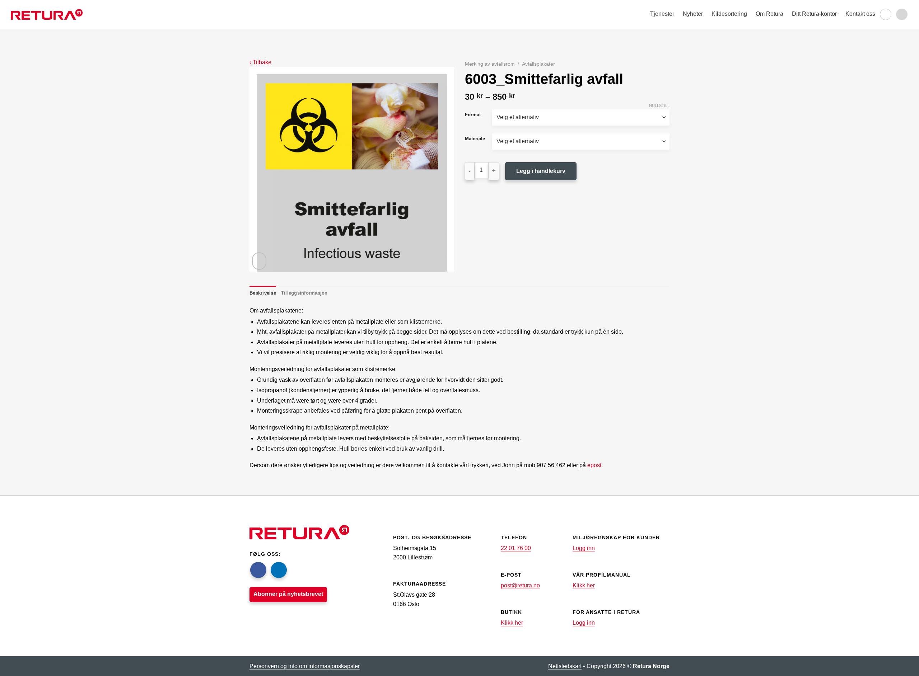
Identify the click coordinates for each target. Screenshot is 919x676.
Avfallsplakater (538, 64)
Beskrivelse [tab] (262, 293)
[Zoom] (259, 261)
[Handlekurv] (885, 14)
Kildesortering (729, 14)
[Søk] (902, 14)
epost (594, 465)
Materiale (475, 138)
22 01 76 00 (516, 548)
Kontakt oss (860, 14)
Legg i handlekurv (540, 171)
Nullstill (659, 105)
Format (473, 114)
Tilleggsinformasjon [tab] (304, 293)
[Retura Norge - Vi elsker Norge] (47, 14)
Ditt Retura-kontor (814, 14)
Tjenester (662, 14)
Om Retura (769, 14)
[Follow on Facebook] (258, 570)
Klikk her (512, 623)
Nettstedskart (565, 666)
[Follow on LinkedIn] (279, 570)
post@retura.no (520, 585)
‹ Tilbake (260, 62)
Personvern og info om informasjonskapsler (304, 666)
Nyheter (693, 14)
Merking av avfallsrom (490, 64)
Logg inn (584, 548)
